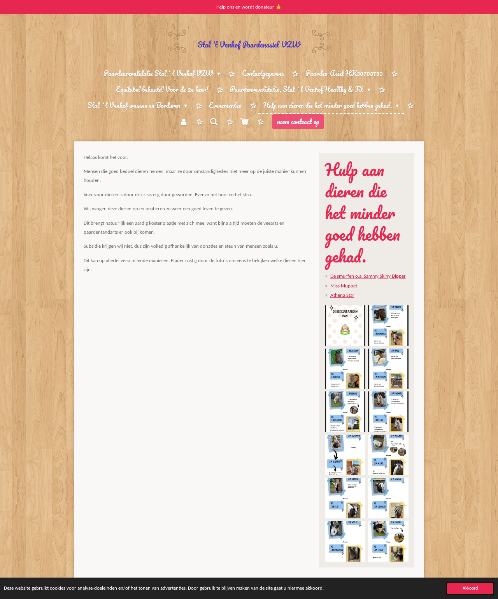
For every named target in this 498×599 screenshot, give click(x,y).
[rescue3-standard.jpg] (345, 368)
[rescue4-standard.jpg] (345, 411)
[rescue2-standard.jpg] (388, 325)
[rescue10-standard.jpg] (388, 498)
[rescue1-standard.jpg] (345, 325)
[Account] (183, 122)
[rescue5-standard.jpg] (388, 368)
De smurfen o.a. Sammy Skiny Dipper (368, 276)
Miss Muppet (343, 286)
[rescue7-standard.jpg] (345, 455)
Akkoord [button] (470, 588)
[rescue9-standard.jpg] (345, 498)
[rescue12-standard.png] (388, 541)
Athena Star (342, 295)
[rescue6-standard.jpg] (388, 411)
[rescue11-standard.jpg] (345, 541)
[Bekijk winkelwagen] (244, 122)
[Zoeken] (214, 121)
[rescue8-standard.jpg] (388, 455)
